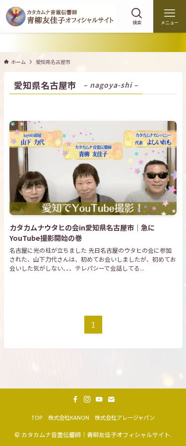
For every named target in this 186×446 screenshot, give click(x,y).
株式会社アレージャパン (125, 417)
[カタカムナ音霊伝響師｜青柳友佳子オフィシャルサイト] (60, 16)
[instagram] (87, 399)
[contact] (111, 399)
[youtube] (99, 399)
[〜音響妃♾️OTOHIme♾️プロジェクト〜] (93, 42)
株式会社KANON (68, 417)
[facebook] (75, 399)
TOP (36, 417)
